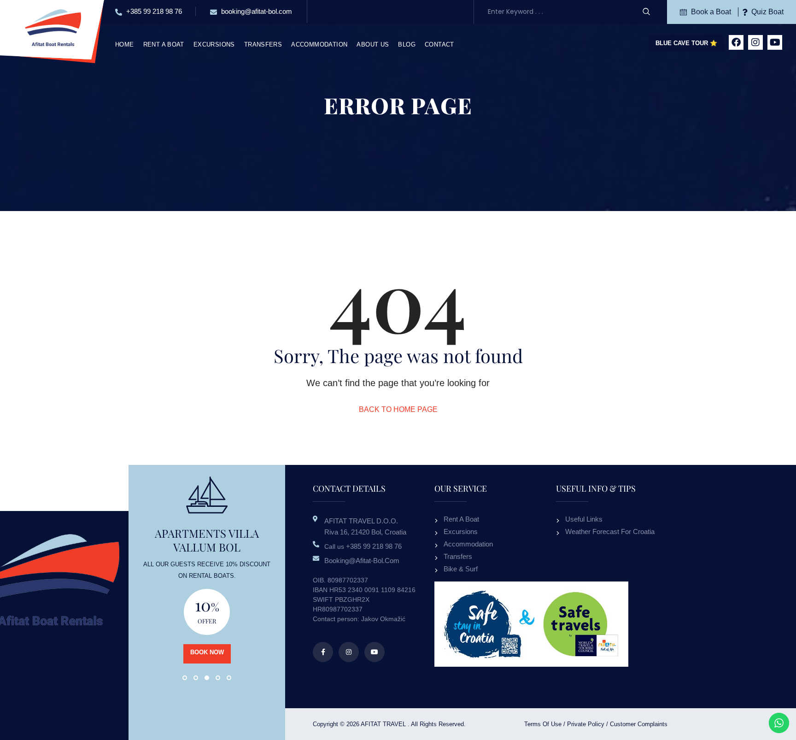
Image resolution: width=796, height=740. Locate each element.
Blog (407, 44)
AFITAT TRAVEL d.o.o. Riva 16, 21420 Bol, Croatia (365, 526)
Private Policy (585, 724)
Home (124, 44)
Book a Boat (710, 12)
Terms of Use (543, 724)
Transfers (263, 44)
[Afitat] (53, 27)
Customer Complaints (638, 724)
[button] (184, 677)
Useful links (584, 519)
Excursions (214, 44)
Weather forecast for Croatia (610, 531)
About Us (373, 44)
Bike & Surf (461, 568)
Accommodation (319, 44)
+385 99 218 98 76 (153, 11)
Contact (439, 44)
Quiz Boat (766, 12)
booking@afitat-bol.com (255, 11)
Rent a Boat (163, 44)
